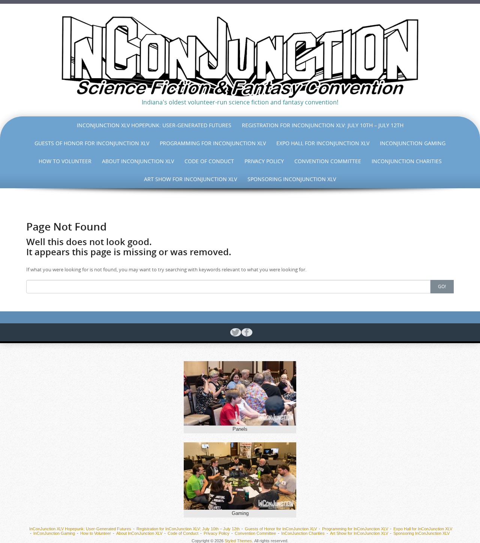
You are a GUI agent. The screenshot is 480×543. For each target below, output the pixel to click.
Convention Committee (327, 161)
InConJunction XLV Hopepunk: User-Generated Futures (154, 125)
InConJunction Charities (407, 161)
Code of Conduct (209, 161)
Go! (442, 286)
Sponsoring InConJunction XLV (292, 179)
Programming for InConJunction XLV (213, 143)
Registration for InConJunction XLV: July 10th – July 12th (323, 125)
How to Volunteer (65, 161)
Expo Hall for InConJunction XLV (322, 143)
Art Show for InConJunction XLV (190, 179)
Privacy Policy (264, 161)
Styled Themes (238, 541)
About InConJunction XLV (138, 161)
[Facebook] (246, 332)
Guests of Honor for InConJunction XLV (91, 143)
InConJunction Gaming (413, 143)
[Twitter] (234, 332)
